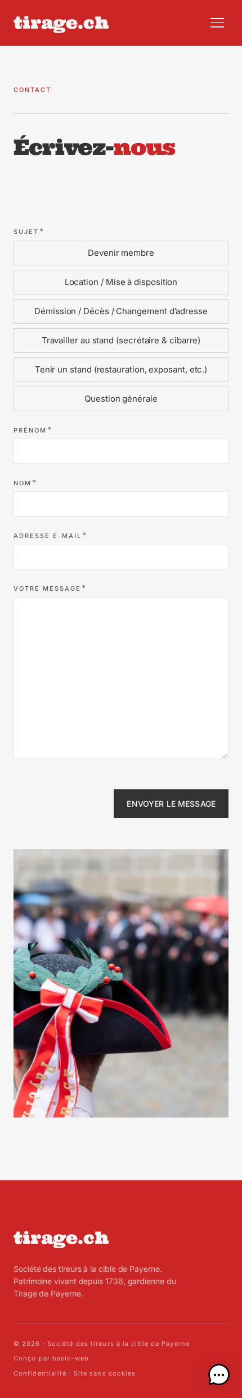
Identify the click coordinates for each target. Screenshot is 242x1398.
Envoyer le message (171, 803)
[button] (219, 1375)
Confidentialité (40, 1373)
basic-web (70, 1358)
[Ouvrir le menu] (217, 22)
